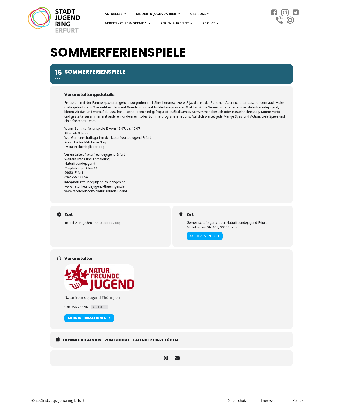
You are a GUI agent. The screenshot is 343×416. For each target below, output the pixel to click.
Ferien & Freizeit (175, 23)
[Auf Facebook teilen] (166, 358)
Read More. (99, 307)
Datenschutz (237, 400)
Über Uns (198, 13)
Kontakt (298, 400)
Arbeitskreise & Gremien (126, 23)
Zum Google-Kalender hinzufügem (141, 340)
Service (209, 23)
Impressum (270, 400)
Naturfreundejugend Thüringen (92, 297)
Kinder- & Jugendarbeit (156, 13)
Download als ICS (82, 340)
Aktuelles (113, 13)
